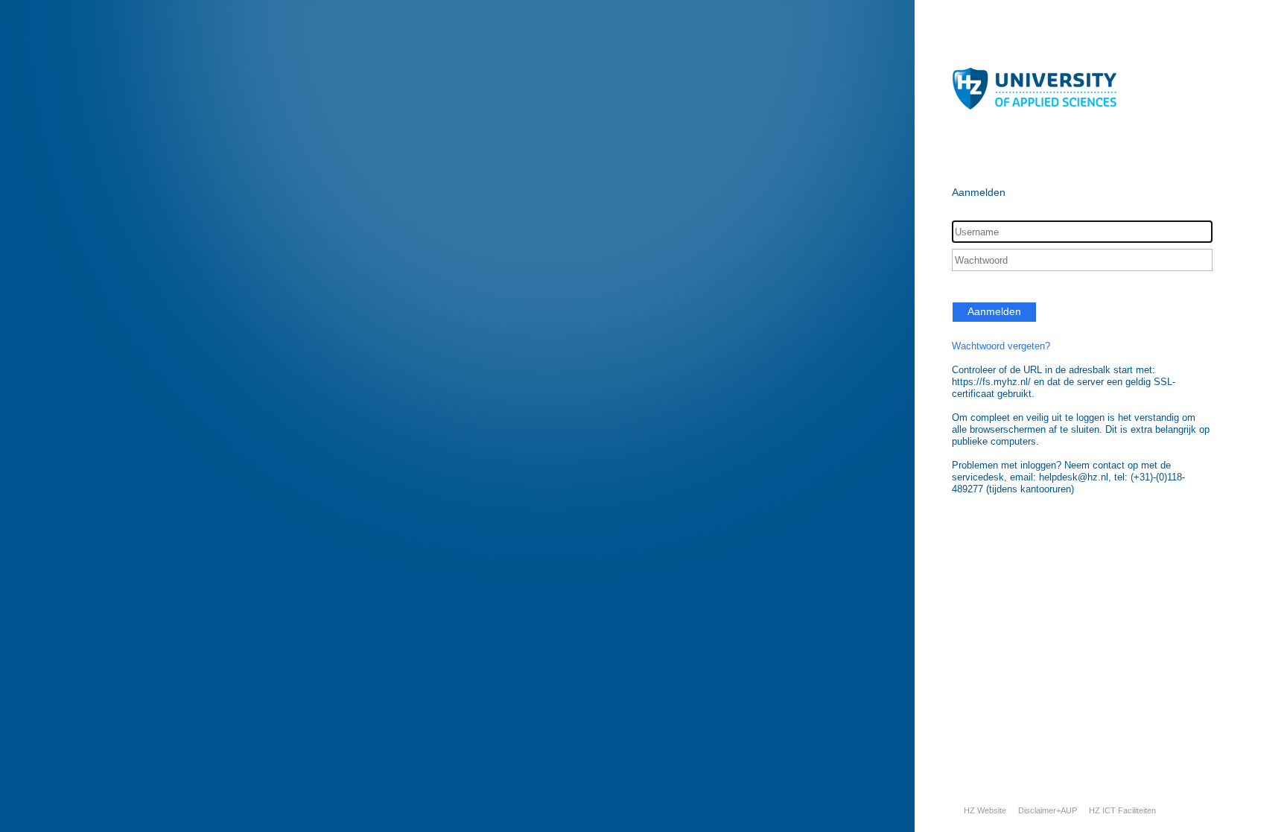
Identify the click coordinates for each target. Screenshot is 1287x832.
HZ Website (985, 810)
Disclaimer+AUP (1047, 810)
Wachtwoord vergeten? (1001, 346)
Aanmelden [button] (994, 311)
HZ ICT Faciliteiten (1122, 810)
